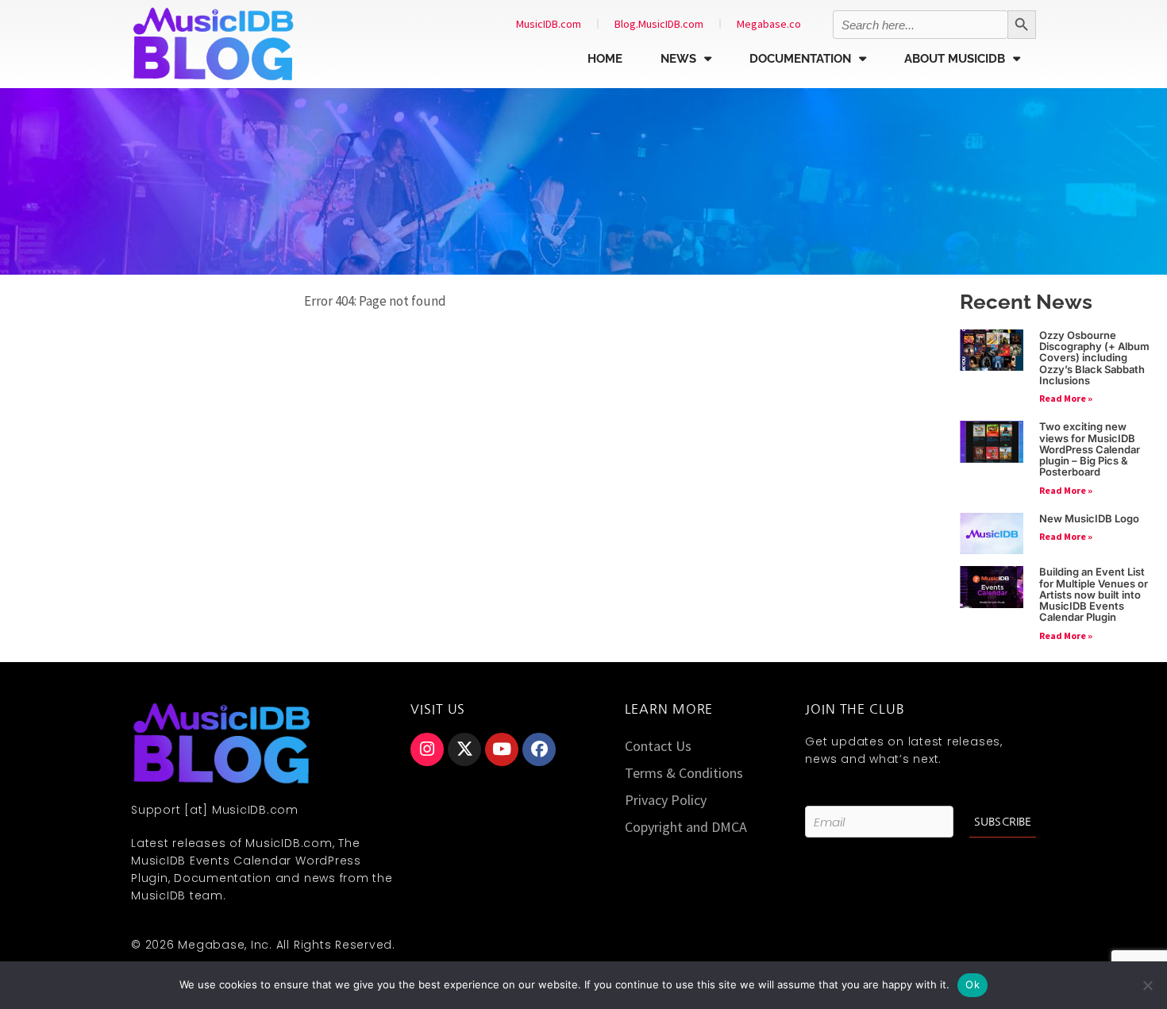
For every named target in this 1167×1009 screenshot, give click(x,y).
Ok (972, 984)
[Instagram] (427, 749)
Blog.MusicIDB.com (658, 24)
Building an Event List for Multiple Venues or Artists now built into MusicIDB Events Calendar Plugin (1093, 594)
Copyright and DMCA (686, 827)
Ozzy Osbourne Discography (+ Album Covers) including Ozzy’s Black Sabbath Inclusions (1094, 358)
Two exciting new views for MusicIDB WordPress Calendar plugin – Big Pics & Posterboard (1089, 449)
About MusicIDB (954, 59)
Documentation (800, 59)
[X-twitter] (464, 749)
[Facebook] (539, 749)
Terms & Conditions (684, 773)
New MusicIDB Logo (1089, 518)
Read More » (1065, 398)
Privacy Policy (666, 800)
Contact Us (658, 746)
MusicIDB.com (548, 24)
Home (604, 59)
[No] (1147, 985)
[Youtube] (501, 749)
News (678, 59)
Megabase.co (769, 24)
